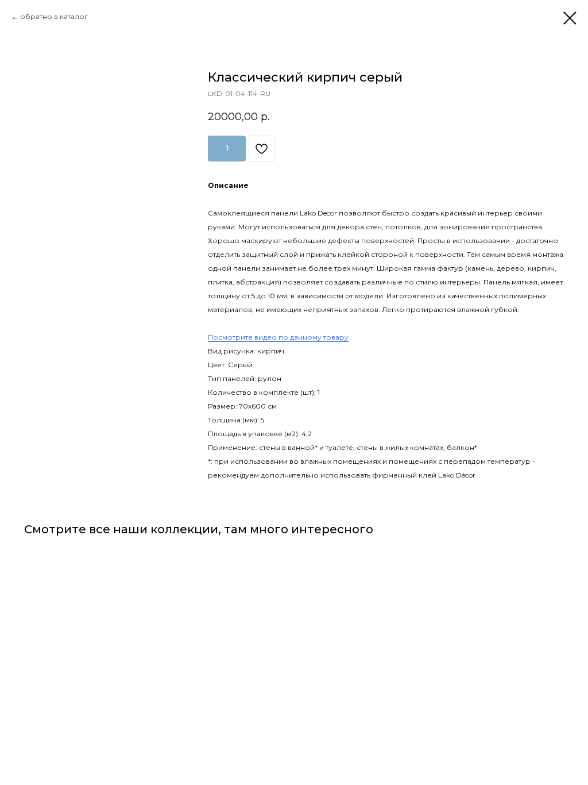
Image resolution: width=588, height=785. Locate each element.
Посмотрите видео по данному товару (278, 337)
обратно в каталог (54, 16)
